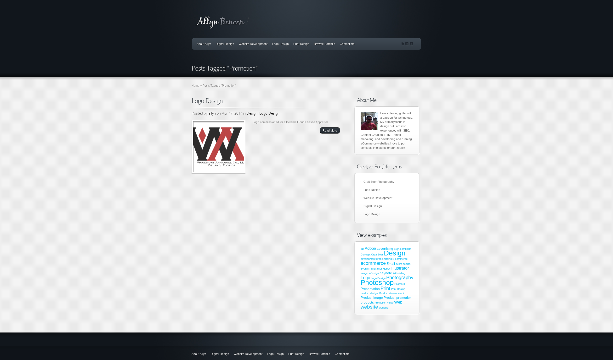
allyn (212, 113)
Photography (399, 277)
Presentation (370, 289)
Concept (365, 254)
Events (365, 268)
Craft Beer (377, 254)
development (368, 258)
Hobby (387, 268)
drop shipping (384, 258)
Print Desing (398, 289)
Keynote (386, 273)
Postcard (399, 283)
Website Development (253, 44)
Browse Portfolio (324, 44)
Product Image (372, 297)
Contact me (347, 44)
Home (195, 85)
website (369, 307)
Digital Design (225, 44)
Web (398, 302)
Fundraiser (375, 268)
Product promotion (398, 297)
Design (252, 113)
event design (403, 263)
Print (385, 288)
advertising (385, 248)
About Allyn (204, 44)
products (367, 302)
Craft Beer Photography (378, 181)
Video (390, 302)
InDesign (374, 273)
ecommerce (373, 263)
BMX (396, 248)
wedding (383, 307)
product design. (370, 293)
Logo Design (280, 44)
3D (362, 248)
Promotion (380, 302)
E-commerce (400, 258)
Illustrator (400, 268)
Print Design (301, 44)
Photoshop (377, 282)
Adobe (370, 248)
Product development (391, 293)
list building (399, 273)
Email (390, 264)
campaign (405, 248)
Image (364, 273)
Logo (365, 277)
